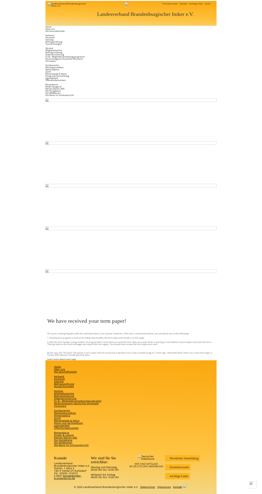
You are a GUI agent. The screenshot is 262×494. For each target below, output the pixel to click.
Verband (49, 35)
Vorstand (49, 37)
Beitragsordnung (53, 41)
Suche (208, 3)
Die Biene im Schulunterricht (59, 95)
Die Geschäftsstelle (55, 31)
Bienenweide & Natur (56, 73)
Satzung (49, 39)
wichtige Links (196, 3)
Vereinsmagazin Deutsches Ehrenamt (64, 58)
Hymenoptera (52, 69)
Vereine (49, 48)
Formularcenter (170, 3)
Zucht (48, 71)
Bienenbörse (51, 84)
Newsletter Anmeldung (183, 458)
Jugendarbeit (51, 78)
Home (48, 26)
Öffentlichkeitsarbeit (55, 80)
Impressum (164, 487)
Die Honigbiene (53, 90)
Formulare (50, 60)
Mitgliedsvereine (53, 50)
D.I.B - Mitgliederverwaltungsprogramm (65, 56)
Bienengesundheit (54, 67)
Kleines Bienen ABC (55, 88)
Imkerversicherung (54, 54)
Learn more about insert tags (61, 359)
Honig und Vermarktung (57, 75)
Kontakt (183, 3)
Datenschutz (147, 487)
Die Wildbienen (52, 93)
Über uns (50, 28)
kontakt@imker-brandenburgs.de (68, 477)
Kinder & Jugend (53, 86)
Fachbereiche (52, 65)
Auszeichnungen (53, 43)
